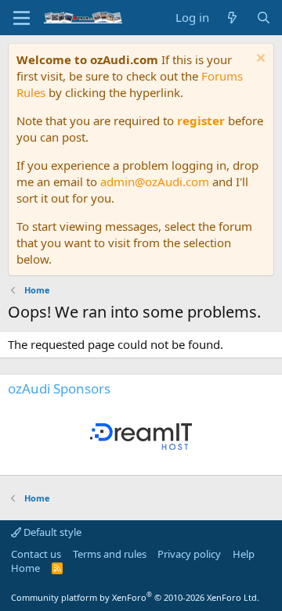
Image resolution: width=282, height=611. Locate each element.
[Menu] (21, 18)
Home (25, 568)
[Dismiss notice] (259, 60)
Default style (51, 532)
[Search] (263, 17)
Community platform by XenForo (135, 597)
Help (244, 554)
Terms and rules (109, 554)
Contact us (36, 554)
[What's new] (232, 17)
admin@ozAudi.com (154, 181)
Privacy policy (189, 554)
